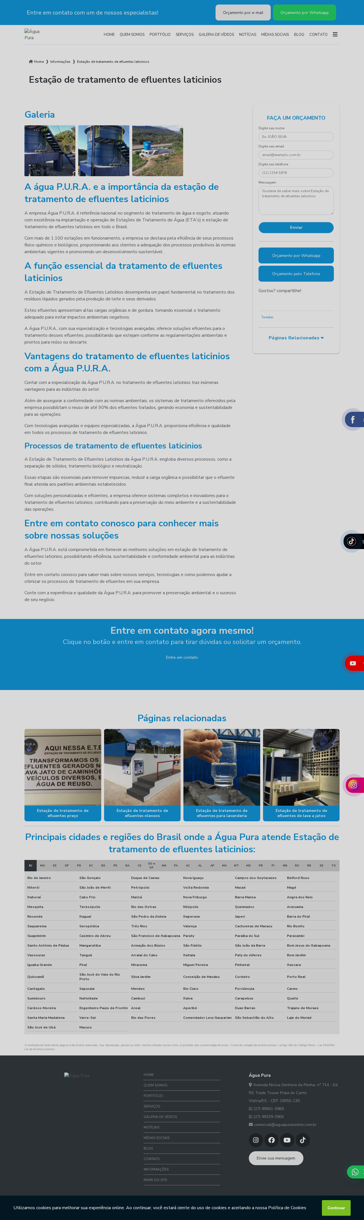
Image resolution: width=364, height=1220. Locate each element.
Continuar (336, 1208)
